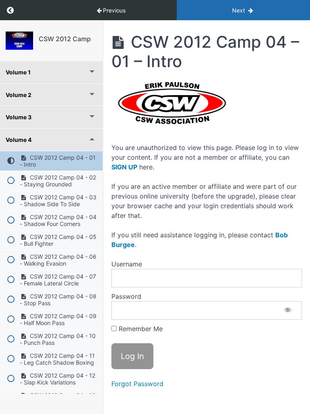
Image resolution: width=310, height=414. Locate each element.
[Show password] (288, 310)
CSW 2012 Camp (65, 39)
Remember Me (140, 329)
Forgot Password (137, 384)
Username (126, 264)
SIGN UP (124, 167)
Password (126, 296)
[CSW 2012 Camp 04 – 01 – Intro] (19, 41)
